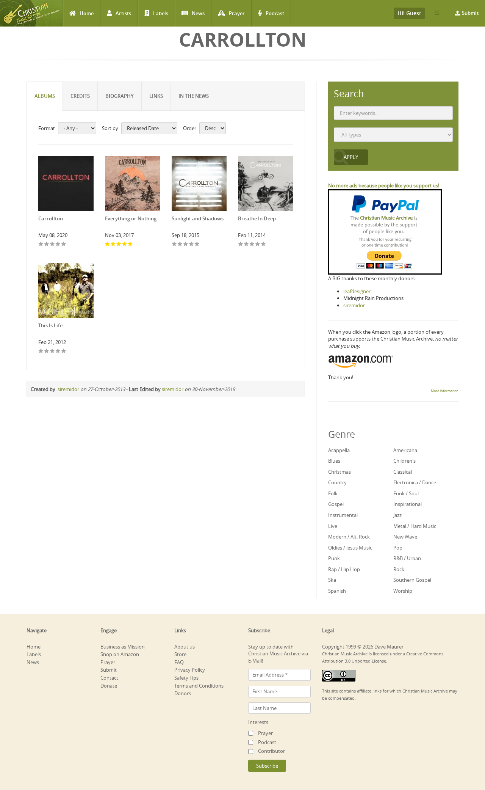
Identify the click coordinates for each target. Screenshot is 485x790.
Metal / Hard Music (414, 526)
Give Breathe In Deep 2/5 (246, 244)
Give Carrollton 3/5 (52, 244)
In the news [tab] (193, 96)
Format (46, 128)
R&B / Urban (407, 558)
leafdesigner (357, 291)
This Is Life (50, 325)
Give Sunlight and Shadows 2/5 (180, 244)
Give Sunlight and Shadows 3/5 (186, 244)
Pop (397, 547)
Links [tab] (156, 96)
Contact (109, 677)
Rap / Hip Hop (344, 569)
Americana (405, 450)
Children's (404, 460)
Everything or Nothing (130, 218)
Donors (182, 693)
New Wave (405, 536)
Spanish (337, 590)
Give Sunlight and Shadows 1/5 (174, 244)
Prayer (237, 13)
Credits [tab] (80, 96)
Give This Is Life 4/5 (58, 351)
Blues (334, 460)
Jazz (397, 515)
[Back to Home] (31, 13)
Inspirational (407, 504)
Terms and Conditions (199, 685)
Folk (333, 493)
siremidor (68, 389)
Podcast (275, 13)
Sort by (110, 128)
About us (184, 646)
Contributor (271, 751)
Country (337, 482)
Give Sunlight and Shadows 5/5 (197, 244)
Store (180, 654)
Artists (123, 13)
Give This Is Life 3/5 (52, 351)
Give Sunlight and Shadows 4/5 (191, 244)
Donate (108, 685)
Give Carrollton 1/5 (41, 244)
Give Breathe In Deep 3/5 (252, 244)
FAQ (179, 662)
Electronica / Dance (414, 482)
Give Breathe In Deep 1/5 (241, 244)
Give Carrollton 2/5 (47, 244)
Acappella (339, 450)
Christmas (339, 471)
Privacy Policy (189, 669)
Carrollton (50, 218)
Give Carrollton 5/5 (64, 244)
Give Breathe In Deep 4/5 (258, 244)
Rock (398, 569)
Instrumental (343, 515)
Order (189, 128)
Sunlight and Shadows (198, 218)
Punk (334, 558)
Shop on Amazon (119, 654)
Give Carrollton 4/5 (58, 244)
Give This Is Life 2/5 (47, 351)
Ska (332, 579)
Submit (470, 12)
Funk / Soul (406, 493)
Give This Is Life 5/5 (64, 351)
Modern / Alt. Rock (349, 536)
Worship (402, 590)
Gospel (336, 504)
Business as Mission (122, 646)
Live (332, 526)
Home (87, 13)
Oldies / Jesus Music (350, 547)
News (198, 13)
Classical (402, 471)
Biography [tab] (119, 96)
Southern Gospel (412, 579)
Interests (258, 722)
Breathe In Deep (257, 218)
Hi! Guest (409, 13)
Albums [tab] (44, 96)
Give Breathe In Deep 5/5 (263, 244)
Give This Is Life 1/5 (41, 351)
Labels (160, 13)
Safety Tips (186, 677)
